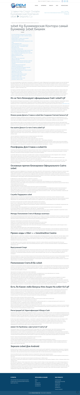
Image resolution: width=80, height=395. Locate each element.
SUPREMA (57, 387)
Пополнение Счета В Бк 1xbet (17, 48)
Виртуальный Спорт (15, 47)
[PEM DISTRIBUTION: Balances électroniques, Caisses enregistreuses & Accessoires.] (18, 5)
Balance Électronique (59, 381)
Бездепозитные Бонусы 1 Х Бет (17, 55)
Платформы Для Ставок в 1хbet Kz (18, 39)
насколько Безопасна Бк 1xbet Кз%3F (19, 64)
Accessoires (57, 379)
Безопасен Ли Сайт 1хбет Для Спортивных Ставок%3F (22, 60)
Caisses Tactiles (58, 389)
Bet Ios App (14, 56)
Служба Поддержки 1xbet (17, 43)
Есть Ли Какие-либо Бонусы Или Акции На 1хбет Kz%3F (22, 50)
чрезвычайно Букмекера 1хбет (17, 66)
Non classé (66, 11)
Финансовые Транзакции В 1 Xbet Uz (19, 68)
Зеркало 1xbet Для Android (17, 54)
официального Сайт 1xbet (16, 71)
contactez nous (64, 5)
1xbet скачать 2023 (65, 103)
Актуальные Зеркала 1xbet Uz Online (19, 75)
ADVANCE (57, 382)
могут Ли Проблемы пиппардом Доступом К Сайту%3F (22, 52)
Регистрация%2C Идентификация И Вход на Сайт (21, 51)
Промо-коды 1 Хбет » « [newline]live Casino (20, 46)
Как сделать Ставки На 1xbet (17, 79)
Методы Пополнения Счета (17, 72)
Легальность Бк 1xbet (16, 59)
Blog (57, 5)
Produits (51, 5)
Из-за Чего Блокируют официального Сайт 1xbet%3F (22, 34)
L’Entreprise (43, 5)
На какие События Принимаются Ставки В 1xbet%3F (21, 70)
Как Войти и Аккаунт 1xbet (17, 76)
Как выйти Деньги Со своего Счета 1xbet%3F (20, 38)
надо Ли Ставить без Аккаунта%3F (18, 58)
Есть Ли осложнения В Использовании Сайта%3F (21, 67)
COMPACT (57, 384)
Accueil (36, 5)
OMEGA (56, 385)
